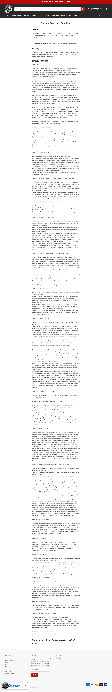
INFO (41, 16)
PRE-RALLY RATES (66, 16)
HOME (6, 16)
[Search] (83, 9)
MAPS (47, 16)
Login (100, 16)
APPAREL (26, 16)
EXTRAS (34, 16)
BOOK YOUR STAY (16, 16)
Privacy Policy (34, 687)
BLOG (75, 16)
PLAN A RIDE (55, 16)
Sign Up (34, 674)
